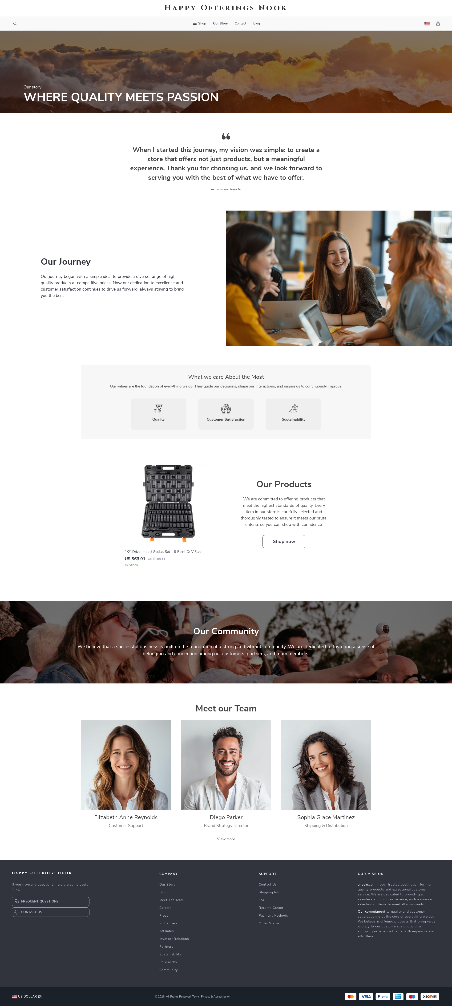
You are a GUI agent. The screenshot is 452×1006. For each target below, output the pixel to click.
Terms (196, 996)
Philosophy (168, 962)
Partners (166, 946)
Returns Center (271, 908)
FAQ (262, 900)
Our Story (220, 23)
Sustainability (170, 954)
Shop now (284, 541)
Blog (256, 23)
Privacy (205, 996)
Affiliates (166, 931)
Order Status (269, 923)
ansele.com (367, 884)
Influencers (168, 923)
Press (164, 915)
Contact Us (268, 884)
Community (168, 970)
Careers (165, 908)
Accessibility (222, 996)
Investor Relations (174, 939)
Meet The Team (171, 900)
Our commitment (371, 911)
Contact (240, 23)
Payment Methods (273, 915)
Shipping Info (270, 892)
